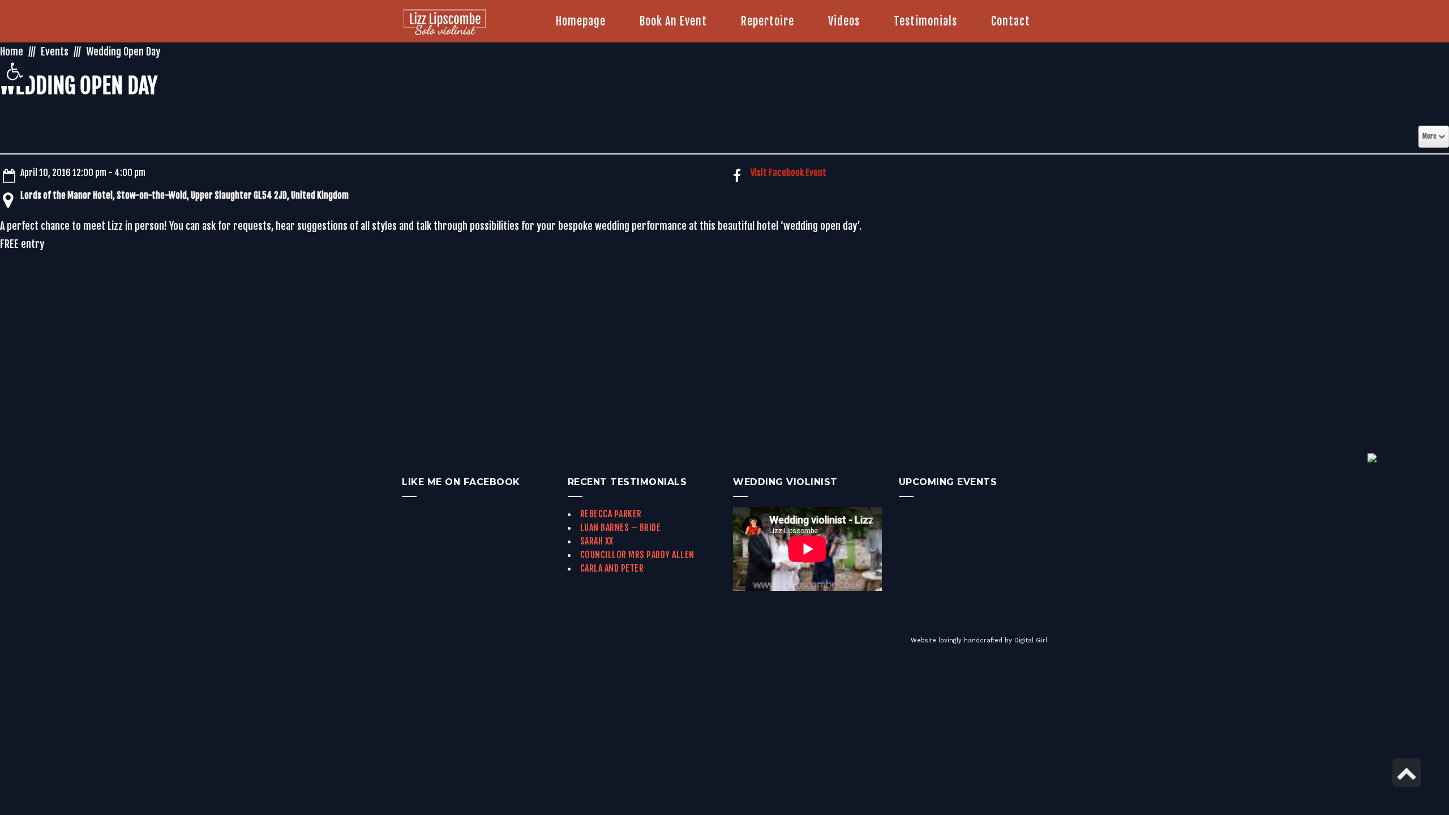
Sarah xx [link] (597, 541)
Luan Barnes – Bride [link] (620, 527)
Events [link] (54, 51)
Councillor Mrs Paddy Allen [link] (637, 554)
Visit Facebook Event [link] (788, 172)
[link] (14, 71)
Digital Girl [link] (1030, 640)
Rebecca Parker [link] (611, 514)
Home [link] (11, 51)
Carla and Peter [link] (612, 568)
